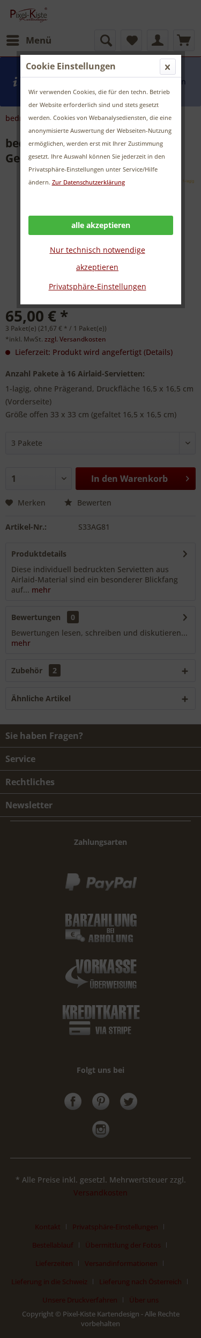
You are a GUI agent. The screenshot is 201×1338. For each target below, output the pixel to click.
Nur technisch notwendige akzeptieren (97, 258)
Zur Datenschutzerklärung (88, 182)
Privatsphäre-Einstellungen (97, 286)
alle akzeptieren (100, 225)
